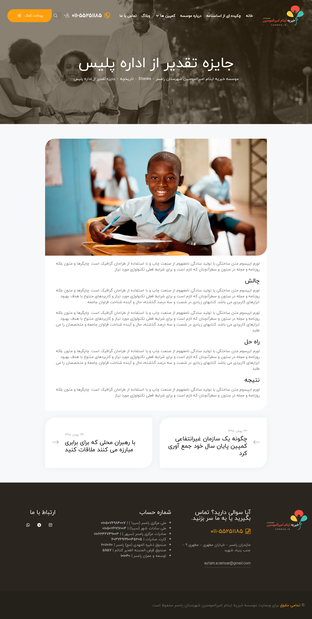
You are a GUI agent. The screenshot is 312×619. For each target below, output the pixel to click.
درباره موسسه (190, 15)
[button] (29, 15)
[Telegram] (39, 525)
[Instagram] (51, 525)
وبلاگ (146, 15)
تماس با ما (128, 15)
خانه (249, 15)
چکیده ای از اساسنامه (223, 15)
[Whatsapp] (28, 525)
